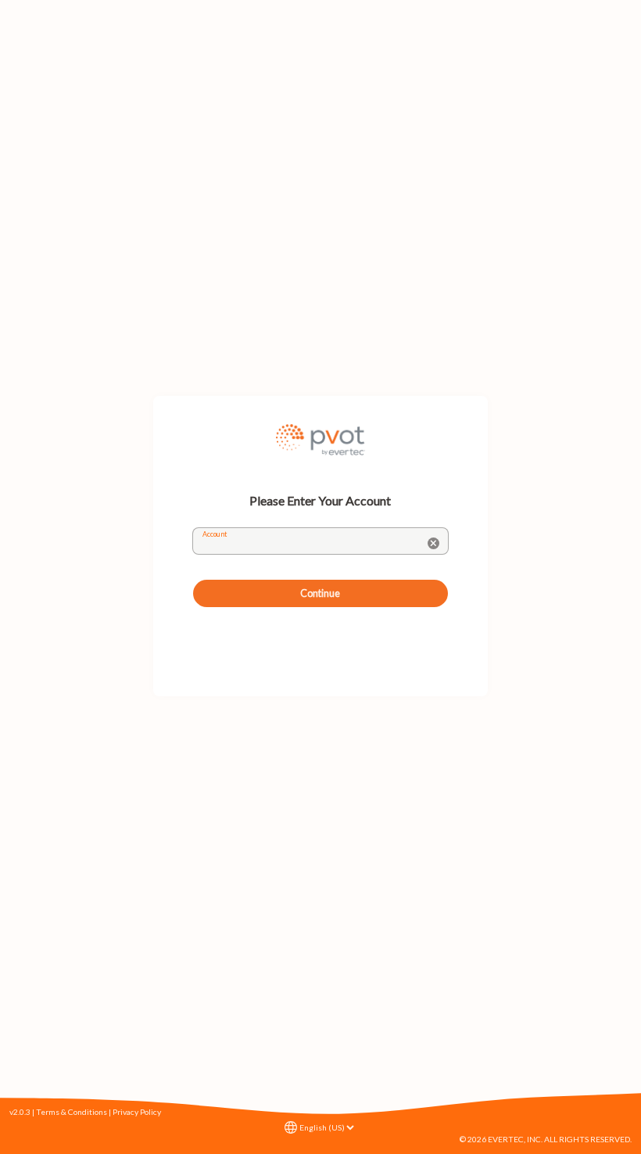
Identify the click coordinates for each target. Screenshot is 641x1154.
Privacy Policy (137, 1111)
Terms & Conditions (71, 1111)
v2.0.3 (19, 1111)
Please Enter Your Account (320, 500)
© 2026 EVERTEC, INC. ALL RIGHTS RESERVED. (546, 1139)
